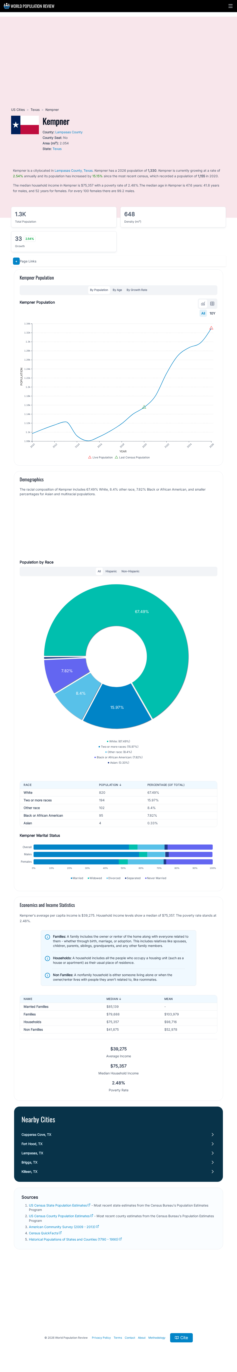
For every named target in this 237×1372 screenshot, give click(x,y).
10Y (212, 313)
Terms (118, 1337)
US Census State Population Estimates (58, 1205)
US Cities (18, 110)
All (203, 313)
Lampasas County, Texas (74, 170)
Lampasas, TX (32, 1153)
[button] (230, 6)
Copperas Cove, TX (36, 1134)
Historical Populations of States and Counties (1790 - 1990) (73, 1239)
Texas (35, 110)
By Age (117, 290)
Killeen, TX (29, 1171)
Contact (130, 1337)
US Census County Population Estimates (59, 1216)
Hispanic (111, 571)
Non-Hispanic (131, 571)
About (142, 1337)
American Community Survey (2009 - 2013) (62, 1227)
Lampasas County (69, 132)
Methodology (156, 1337)
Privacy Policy (101, 1337)
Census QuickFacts (43, 1233)
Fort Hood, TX (32, 1144)
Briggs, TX (29, 1162)
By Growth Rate (137, 290)
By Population (99, 290)
